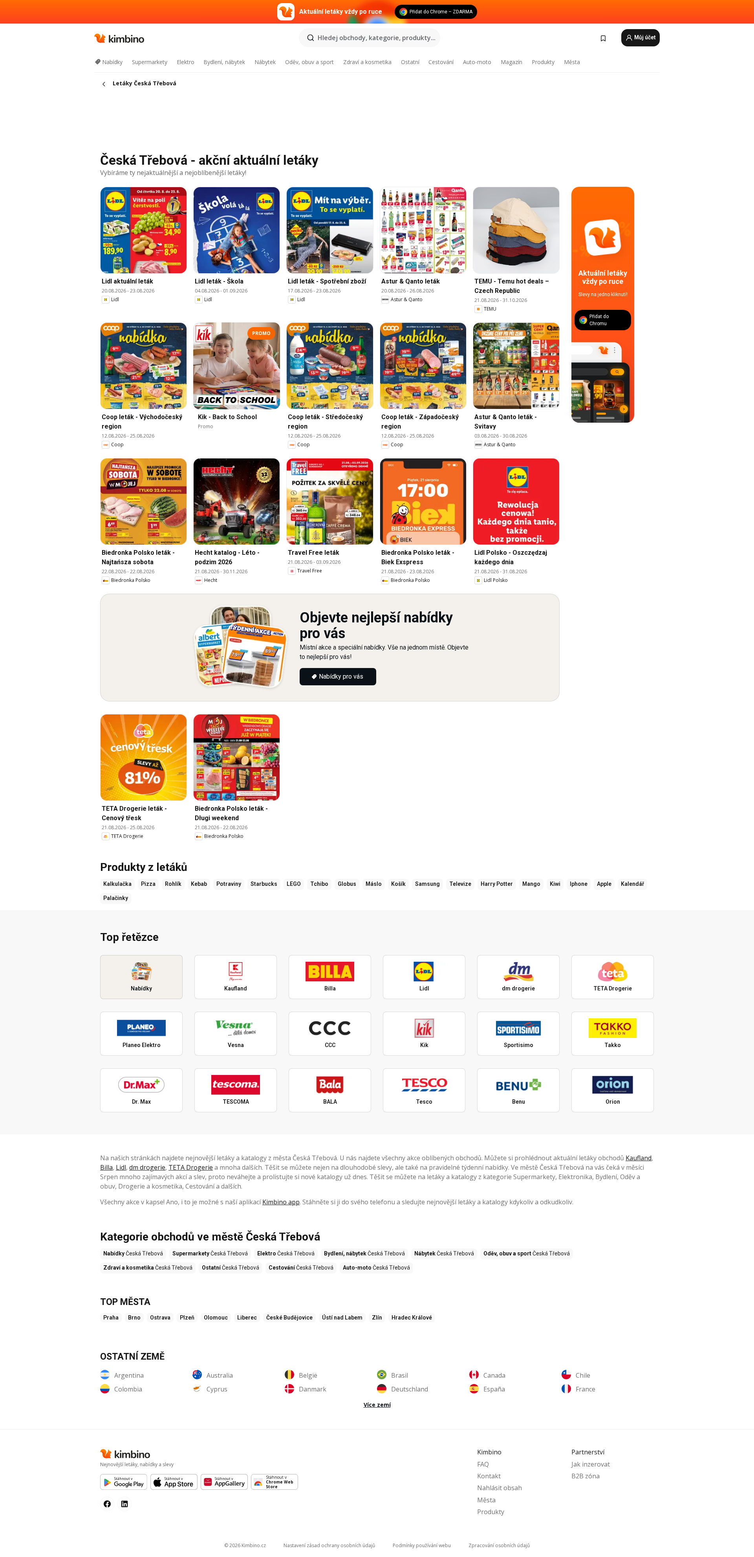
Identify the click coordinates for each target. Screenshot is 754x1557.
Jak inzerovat (590, 1464)
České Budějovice (289, 1317)
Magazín (511, 62)
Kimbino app (281, 1202)
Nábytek (265, 62)
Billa (106, 1167)
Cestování (441, 62)
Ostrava (160, 1317)
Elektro (185, 62)
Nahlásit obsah (499, 1487)
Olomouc (216, 1317)
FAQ (483, 1464)
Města (572, 62)
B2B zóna (585, 1476)
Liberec (247, 1317)
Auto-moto (477, 62)
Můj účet (644, 37)
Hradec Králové (412, 1317)
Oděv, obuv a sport (309, 62)
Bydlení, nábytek (224, 62)
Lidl (121, 1167)
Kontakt (489, 1476)
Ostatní (410, 62)
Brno (134, 1317)
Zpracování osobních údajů (499, 1545)
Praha (111, 1317)
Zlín (377, 1317)
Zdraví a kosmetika (367, 62)
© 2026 (245, 1545)
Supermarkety (149, 62)
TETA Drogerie (190, 1167)
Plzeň (187, 1317)
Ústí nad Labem (342, 1317)
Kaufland (639, 1158)
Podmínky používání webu (422, 1545)
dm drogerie (147, 1167)
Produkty (543, 62)
